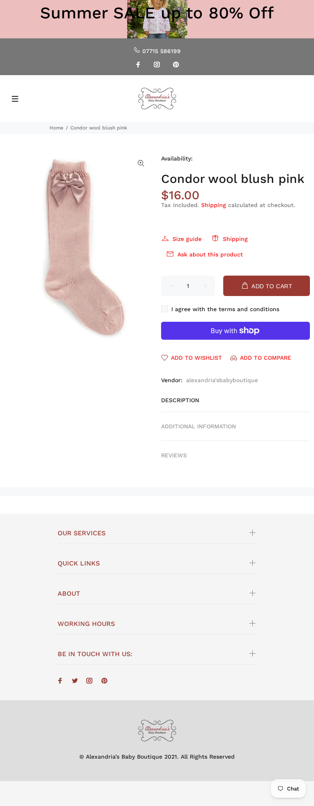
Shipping (213, 205)
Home (56, 128)
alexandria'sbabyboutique (222, 380)
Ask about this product (210, 254)
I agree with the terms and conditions (225, 309)
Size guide (187, 239)
